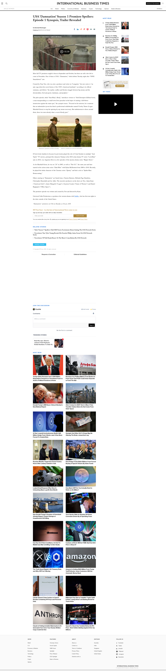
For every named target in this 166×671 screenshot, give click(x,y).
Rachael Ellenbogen (40, 27)
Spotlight (52, 651)
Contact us (74, 645)
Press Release (53, 653)
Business (83, 9)
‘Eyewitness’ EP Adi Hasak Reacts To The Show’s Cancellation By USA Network (60, 238)
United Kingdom (98, 651)
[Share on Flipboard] (84, 29)
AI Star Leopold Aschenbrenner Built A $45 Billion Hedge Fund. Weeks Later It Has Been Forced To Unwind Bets (47, 435)
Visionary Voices (54, 643)
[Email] (91, 29)
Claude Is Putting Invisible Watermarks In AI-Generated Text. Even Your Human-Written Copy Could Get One (47, 627)
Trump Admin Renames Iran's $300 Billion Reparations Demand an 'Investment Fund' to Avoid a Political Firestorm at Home (48, 378)
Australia (96, 643)
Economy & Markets (73, 9)
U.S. (52, 9)
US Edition (159, 8)
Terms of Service (73, 219)
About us (74, 643)
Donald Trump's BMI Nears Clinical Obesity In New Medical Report (112, 48)
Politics (63, 9)
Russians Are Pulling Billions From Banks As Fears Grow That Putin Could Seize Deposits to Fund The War (80, 378)
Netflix (76, 196)
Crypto (91, 9)
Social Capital (53, 645)
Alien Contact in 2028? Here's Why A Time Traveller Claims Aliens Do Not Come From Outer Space (80, 407)
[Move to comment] (94, 29)
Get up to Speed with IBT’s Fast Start (118, 81)
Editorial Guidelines (80, 254)
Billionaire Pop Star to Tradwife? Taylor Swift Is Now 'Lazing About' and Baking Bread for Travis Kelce (80, 599)
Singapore (96, 648)
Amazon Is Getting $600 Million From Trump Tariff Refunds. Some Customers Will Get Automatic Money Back (80, 571)
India (95, 645)
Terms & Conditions (77, 648)
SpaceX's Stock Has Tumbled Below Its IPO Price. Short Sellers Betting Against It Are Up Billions (80, 627)
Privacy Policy (83, 219)
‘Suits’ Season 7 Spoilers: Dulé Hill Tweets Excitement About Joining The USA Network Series (65, 230)
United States (97, 653)
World (57, 9)
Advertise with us (76, 656)
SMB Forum (53, 648)
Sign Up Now (119, 85)
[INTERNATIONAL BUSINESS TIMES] (83, 3)
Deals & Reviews (115, 9)
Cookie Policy (75, 653)
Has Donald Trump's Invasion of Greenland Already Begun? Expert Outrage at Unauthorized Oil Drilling (47, 516)
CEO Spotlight (53, 656)
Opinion (106, 9)
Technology (98, 9)
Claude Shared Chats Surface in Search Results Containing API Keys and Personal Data (47, 599)
